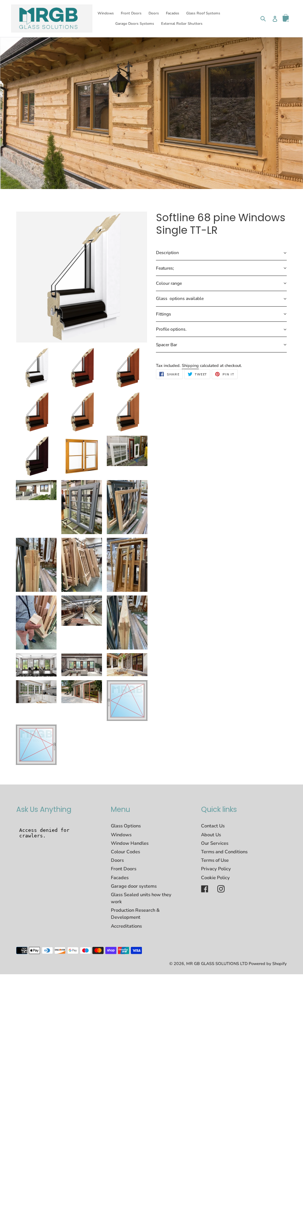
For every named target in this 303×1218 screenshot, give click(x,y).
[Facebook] (204, 889)
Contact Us (213, 826)
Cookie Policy (215, 877)
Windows (121, 834)
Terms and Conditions (224, 851)
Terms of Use (215, 860)
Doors (117, 860)
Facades (120, 877)
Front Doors (123, 869)
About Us (211, 834)
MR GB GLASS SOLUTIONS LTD (217, 963)
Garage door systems (134, 886)
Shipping (190, 365)
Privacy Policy (216, 869)
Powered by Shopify (268, 963)
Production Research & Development (135, 914)
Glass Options (126, 826)
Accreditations (126, 926)
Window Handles (130, 843)
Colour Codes (125, 851)
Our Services (214, 843)
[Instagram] (221, 889)
